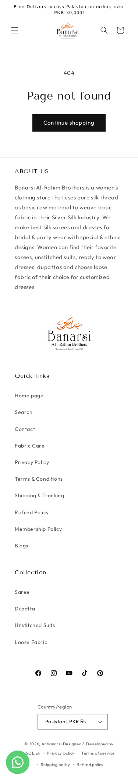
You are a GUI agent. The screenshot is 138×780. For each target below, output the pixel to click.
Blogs (21, 545)
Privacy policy (61, 753)
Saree (22, 592)
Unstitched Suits (35, 625)
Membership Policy (38, 529)
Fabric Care (30, 445)
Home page (29, 395)
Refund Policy (32, 512)
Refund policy (90, 764)
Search (24, 412)
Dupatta (25, 608)
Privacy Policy (32, 462)
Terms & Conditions (39, 479)
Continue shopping (69, 122)
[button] (15, 30)
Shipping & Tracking (39, 495)
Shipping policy (55, 764)
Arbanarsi (52, 743)
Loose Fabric (31, 642)
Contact (25, 429)
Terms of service (98, 753)
